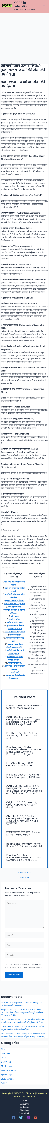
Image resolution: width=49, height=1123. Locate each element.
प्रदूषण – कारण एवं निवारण (14, 600)
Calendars (5, 1053)
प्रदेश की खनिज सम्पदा (15, 622)
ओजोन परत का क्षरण (15, 628)
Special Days (6, 1074)
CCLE (3, 1057)
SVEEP (4, 1083)
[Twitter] (21, 1117)
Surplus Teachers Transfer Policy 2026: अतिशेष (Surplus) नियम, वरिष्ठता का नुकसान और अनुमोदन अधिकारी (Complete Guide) (22, 1012)
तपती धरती (15, 672)
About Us (24, 1104)
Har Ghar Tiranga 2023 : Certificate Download (20, 764)
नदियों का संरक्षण (15, 634)
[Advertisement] (24, 38)
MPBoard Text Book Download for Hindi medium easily (24, 707)
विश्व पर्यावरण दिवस (14, 606)
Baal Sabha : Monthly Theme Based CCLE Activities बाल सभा (24, 845)
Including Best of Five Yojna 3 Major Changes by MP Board (23, 776)
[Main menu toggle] (44, 5)
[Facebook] (13, 1117)
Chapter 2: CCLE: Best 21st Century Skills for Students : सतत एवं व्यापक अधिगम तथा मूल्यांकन (22, 819)
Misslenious (6, 1066)
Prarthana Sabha (8, 1070)
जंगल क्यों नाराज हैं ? (15, 663)
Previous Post (24, 873)
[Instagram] (28, 1117)
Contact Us (24, 1107)
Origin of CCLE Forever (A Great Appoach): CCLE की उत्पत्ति (21, 805)
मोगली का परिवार (14, 619)
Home (24, 1100)
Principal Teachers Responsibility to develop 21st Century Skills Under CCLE (23, 858)
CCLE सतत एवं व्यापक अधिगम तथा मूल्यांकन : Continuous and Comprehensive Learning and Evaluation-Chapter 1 (24, 789)
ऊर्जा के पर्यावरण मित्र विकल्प (15, 631)
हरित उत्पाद (15, 616)
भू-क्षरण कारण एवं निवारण (15, 625)
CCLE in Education (21, 4)
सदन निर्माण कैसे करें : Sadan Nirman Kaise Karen (23, 833)
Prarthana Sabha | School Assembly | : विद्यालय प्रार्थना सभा (22, 736)
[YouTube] (35, 1117)
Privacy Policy (24, 1113)
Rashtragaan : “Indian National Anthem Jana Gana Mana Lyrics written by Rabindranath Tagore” (23, 750)
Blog (3, 1049)
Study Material (7, 1079)
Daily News (6, 1062)
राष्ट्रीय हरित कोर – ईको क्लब (14, 603)
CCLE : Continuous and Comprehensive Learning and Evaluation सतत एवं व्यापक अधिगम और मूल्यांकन (24, 720)
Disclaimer (24, 1110)
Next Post (24, 877)
